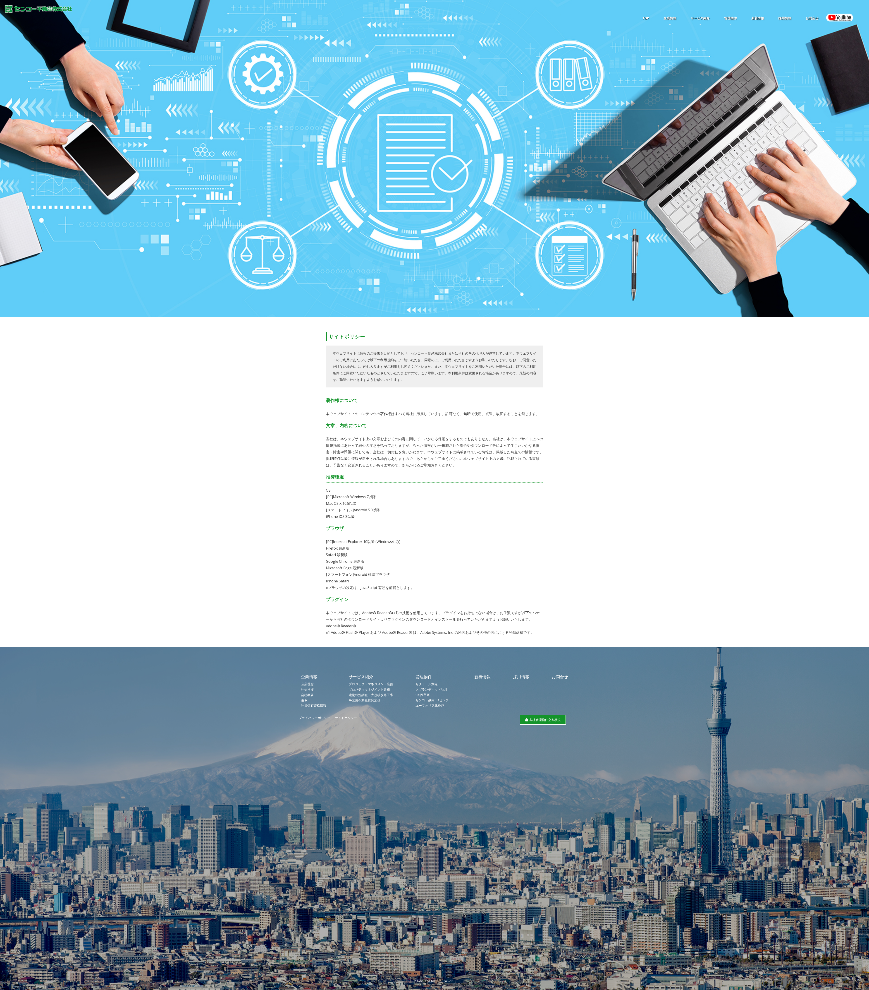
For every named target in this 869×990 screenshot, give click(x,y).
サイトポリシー (346, 718)
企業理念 (307, 684)
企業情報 (670, 18)
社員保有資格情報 (313, 705)
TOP (645, 18)
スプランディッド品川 (431, 689)
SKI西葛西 (422, 695)
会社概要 (307, 695)
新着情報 (757, 18)
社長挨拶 (307, 689)
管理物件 (730, 18)
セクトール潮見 (426, 684)
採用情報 (784, 18)
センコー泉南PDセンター (433, 700)
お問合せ (812, 18)
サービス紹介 (700, 18)
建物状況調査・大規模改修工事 (371, 695)
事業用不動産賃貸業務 (364, 700)
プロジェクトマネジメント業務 (371, 684)
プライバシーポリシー (314, 718)
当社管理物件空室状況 (545, 720)
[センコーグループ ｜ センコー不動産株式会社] (38, 10)
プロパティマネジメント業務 (369, 689)
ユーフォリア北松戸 (429, 705)
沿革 (304, 700)
